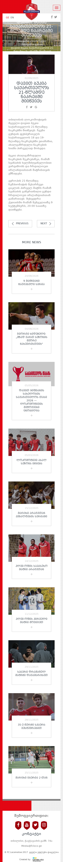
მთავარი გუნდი (32, 44)
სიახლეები (38, 41)
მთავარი (23, 41)
